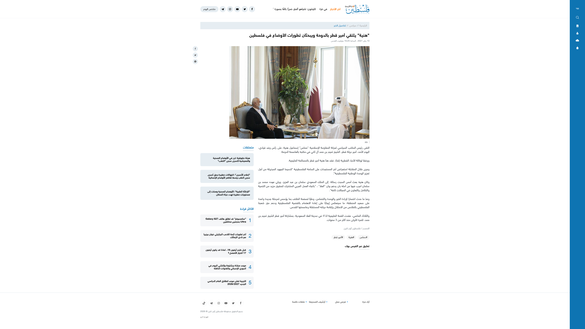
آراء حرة (365, 302)
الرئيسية (363, 25)
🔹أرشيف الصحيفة (318, 302)
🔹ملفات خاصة (300, 302)
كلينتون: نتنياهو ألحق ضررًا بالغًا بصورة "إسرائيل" (309, 9)
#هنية (351, 237)
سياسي (352, 25)
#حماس (363, 237)
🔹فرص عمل (342, 302)
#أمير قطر (338, 237)
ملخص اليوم (209, 9)
